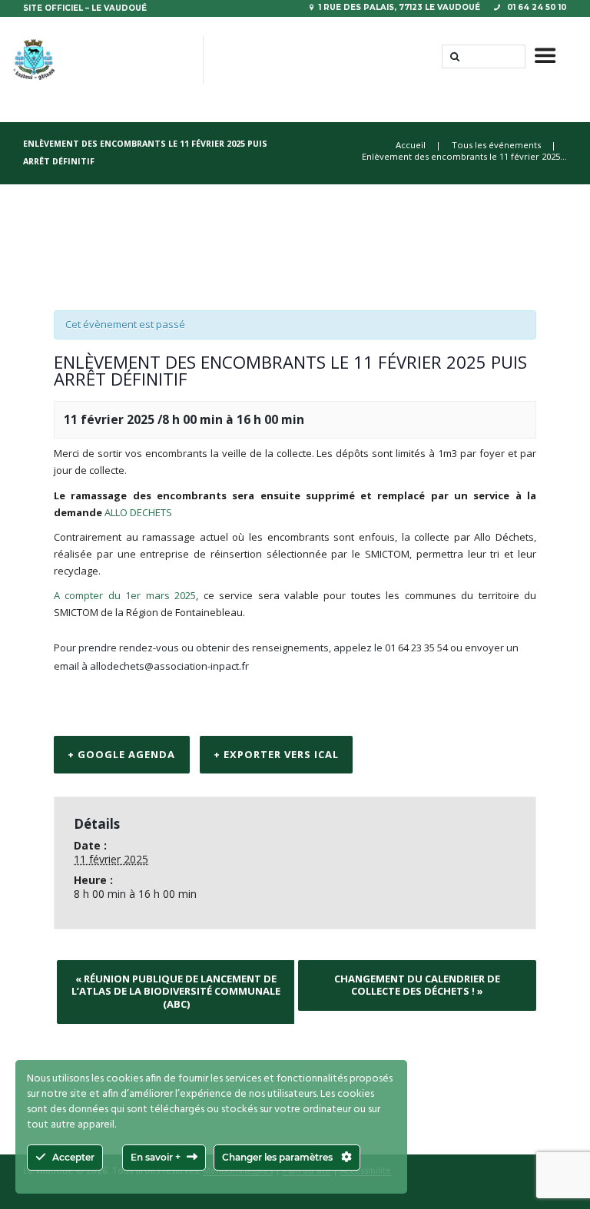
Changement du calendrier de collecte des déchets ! (417, 985)
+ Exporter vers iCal (276, 754)
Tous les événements (496, 145)
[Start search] (453, 56)
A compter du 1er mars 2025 (125, 595)
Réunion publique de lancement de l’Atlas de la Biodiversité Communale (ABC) (175, 991)
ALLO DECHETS (138, 512)
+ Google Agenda (121, 754)
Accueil (411, 145)
